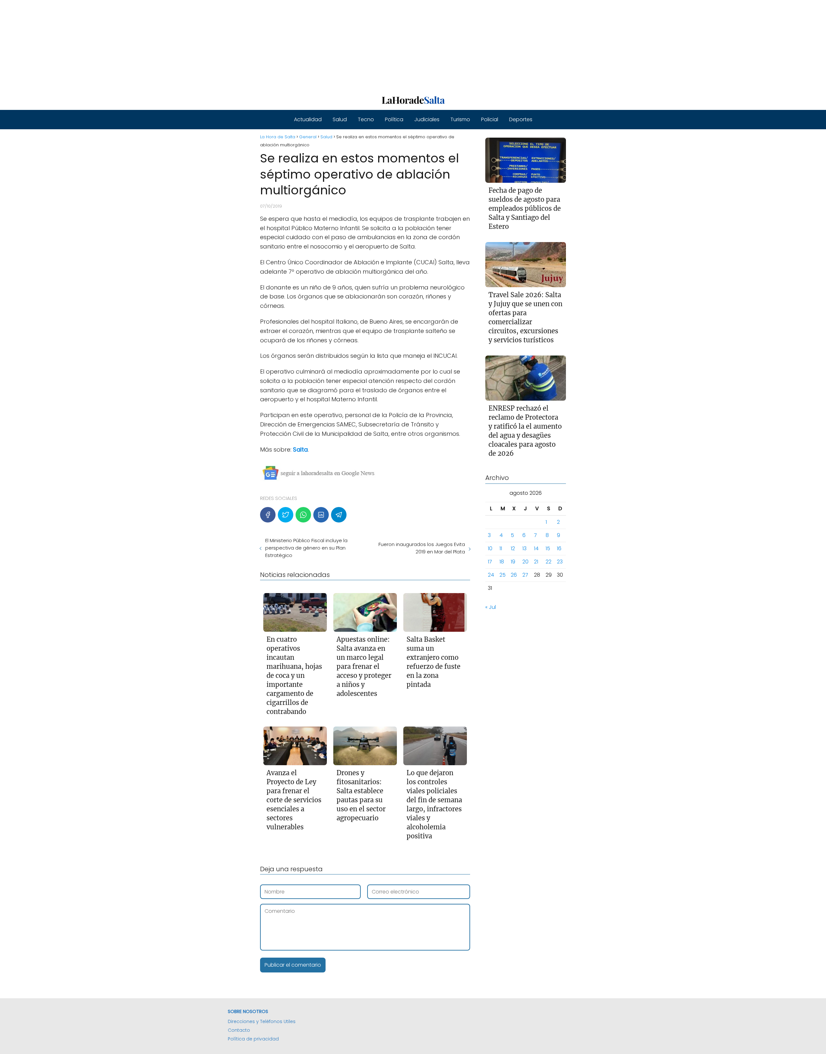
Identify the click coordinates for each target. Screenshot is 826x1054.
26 (514, 575)
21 (536, 561)
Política (394, 119)
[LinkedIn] (321, 514)
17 (490, 561)
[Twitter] (285, 514)
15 (548, 548)
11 (500, 548)
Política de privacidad (253, 1039)
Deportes (520, 119)
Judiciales (426, 119)
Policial (489, 119)
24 (491, 575)
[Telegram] (339, 514)
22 (548, 561)
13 (524, 548)
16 (559, 548)
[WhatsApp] (303, 514)
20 (525, 561)
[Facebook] (268, 514)
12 (513, 548)
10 (490, 548)
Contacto (239, 1030)
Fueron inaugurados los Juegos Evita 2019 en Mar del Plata (421, 548)
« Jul (490, 607)
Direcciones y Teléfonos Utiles (262, 1021)
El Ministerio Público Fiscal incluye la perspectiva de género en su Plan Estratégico (306, 548)
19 (513, 561)
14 (536, 548)
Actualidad (308, 119)
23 (560, 561)
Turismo (460, 119)
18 (501, 561)
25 (502, 575)
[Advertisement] (193, 45)
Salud (340, 119)
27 (525, 575)
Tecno (366, 119)
